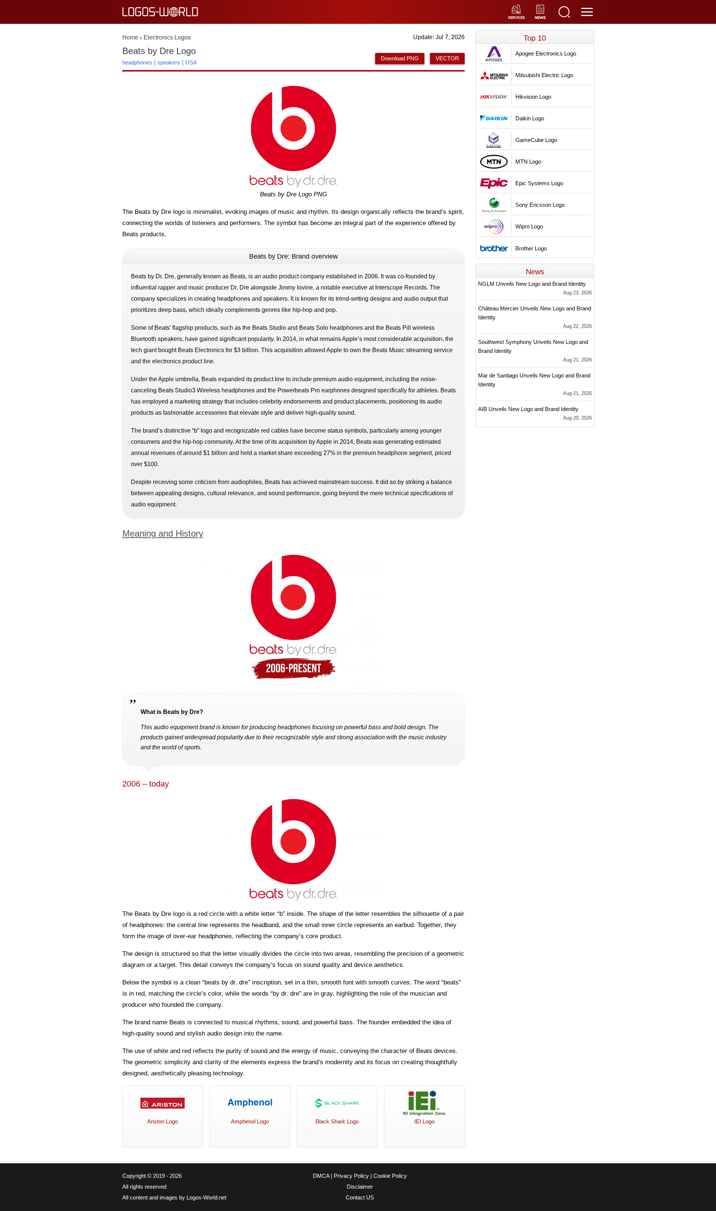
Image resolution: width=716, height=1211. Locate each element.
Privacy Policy (351, 1176)
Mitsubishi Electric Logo (544, 75)
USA (191, 62)
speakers (168, 62)
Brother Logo (531, 248)
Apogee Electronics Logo (545, 53)
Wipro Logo (529, 226)
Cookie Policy (390, 1176)
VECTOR (447, 58)
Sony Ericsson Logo (540, 205)
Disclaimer (360, 1187)
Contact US (360, 1198)
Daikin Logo (529, 118)
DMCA (321, 1176)
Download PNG (400, 58)
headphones (137, 62)
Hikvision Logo (533, 97)
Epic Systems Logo (539, 183)
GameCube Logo (536, 140)
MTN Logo (528, 161)
